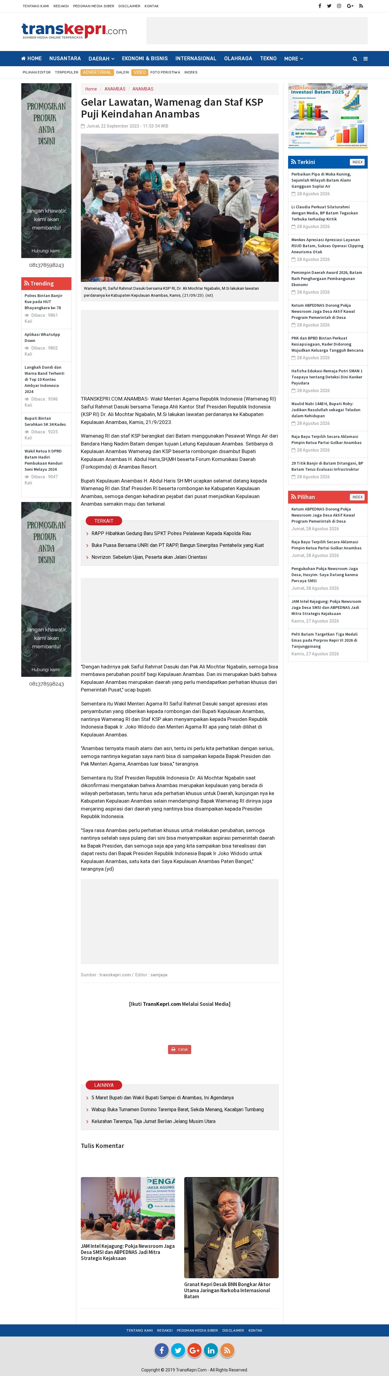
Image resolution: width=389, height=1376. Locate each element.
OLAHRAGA (238, 58)
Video (140, 72)
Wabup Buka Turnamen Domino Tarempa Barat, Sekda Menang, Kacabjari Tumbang (177, 1109)
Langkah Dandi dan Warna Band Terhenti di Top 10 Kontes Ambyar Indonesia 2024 (44, 379)
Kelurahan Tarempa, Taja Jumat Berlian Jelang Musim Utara (153, 1121)
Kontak (152, 6)
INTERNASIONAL (196, 58)
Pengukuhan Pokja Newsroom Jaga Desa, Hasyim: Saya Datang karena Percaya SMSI (324, 574)
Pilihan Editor (37, 72)
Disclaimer (129, 6)
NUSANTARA (65, 58)
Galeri (122, 72)
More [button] (291, 59)
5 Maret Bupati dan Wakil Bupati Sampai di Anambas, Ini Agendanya (162, 1098)
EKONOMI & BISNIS (145, 58)
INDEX (357, 162)
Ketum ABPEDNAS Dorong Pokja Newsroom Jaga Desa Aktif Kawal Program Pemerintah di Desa (323, 311)
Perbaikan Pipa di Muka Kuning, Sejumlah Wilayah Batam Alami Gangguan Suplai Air (321, 180)
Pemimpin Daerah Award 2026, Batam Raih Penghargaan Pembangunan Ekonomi (326, 278)
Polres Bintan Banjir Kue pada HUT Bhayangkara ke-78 (43, 301)
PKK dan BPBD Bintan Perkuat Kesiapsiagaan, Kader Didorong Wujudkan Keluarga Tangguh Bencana (327, 344)
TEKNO (268, 58)
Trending (41, 283)
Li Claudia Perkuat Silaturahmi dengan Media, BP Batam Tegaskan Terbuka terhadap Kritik (324, 213)
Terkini (305, 162)
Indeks (191, 72)
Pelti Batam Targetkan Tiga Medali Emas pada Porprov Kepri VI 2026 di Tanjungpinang (324, 640)
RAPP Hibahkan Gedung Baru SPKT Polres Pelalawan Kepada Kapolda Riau (171, 533)
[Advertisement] (257, 30)
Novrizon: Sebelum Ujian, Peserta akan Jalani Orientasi (149, 557)
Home (34, 58)
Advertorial (97, 72)
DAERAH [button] (99, 59)
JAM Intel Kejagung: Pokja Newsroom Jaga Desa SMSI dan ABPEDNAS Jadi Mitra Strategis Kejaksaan (128, 1252)
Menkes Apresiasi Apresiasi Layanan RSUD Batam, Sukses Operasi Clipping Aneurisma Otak (327, 245)
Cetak (182, 1049)
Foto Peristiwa (165, 72)
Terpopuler (66, 72)
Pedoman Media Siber (94, 6)
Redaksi (61, 6)
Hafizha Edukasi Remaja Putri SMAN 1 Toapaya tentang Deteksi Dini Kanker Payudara (327, 377)
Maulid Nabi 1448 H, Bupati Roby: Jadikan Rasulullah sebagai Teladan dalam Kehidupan (325, 409)
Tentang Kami (36, 6)
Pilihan (305, 496)
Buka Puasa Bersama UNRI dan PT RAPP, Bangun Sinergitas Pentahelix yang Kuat (177, 545)
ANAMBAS (115, 89)
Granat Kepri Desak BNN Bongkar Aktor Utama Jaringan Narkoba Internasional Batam (227, 1290)
